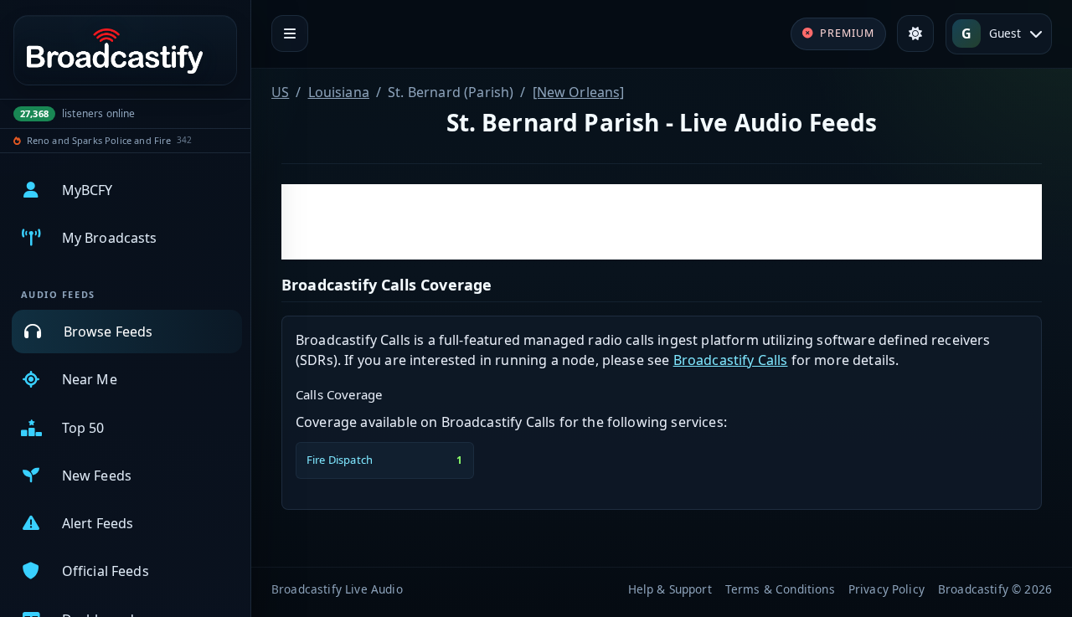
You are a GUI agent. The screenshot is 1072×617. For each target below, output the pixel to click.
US (280, 92)
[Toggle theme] (915, 33)
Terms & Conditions (780, 589)
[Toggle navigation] (289, 33)
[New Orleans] (579, 92)
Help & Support (670, 589)
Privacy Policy (886, 589)
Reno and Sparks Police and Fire (99, 140)
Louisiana (338, 92)
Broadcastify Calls (730, 360)
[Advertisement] (661, 222)
